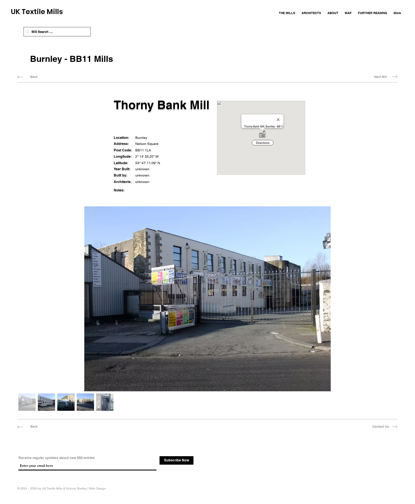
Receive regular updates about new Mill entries (56, 458)
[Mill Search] (27, 31)
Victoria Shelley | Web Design (86, 488)
